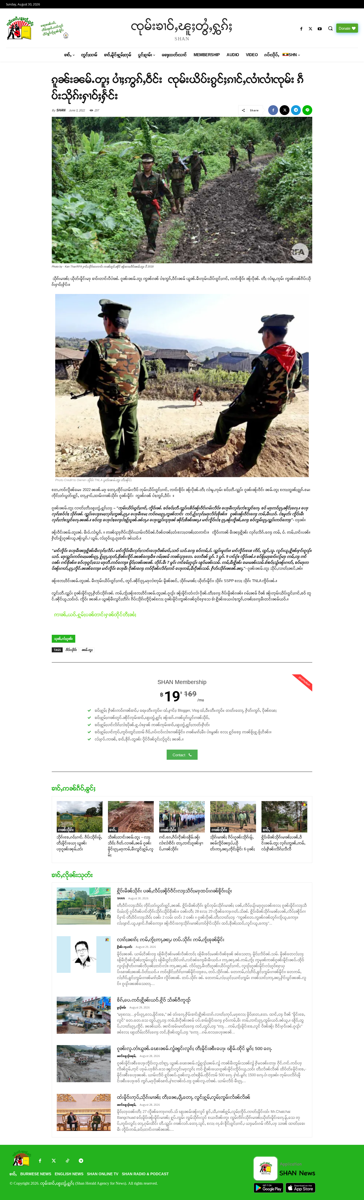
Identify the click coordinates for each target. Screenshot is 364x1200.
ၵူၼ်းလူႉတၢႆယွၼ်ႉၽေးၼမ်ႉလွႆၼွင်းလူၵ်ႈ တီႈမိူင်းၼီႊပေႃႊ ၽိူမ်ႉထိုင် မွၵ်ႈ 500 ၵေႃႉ (194, 1048)
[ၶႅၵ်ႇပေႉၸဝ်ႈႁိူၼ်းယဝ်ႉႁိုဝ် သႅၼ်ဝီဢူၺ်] (84, 1015)
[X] (310, 29)
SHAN (60, 110)
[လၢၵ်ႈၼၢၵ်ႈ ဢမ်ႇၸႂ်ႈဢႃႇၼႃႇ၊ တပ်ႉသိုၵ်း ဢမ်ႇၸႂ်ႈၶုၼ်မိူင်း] (84, 954)
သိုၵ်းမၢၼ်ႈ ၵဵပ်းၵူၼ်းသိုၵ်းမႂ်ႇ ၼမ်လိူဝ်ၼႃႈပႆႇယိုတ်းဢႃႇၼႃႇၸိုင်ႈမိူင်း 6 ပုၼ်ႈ (232, 843)
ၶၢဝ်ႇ (113, 830)
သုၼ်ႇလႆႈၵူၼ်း (63, 638)
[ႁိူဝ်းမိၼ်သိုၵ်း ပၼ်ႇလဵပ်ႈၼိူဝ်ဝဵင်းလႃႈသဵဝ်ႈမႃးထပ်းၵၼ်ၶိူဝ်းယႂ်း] (84, 906)
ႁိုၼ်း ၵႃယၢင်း (124, 946)
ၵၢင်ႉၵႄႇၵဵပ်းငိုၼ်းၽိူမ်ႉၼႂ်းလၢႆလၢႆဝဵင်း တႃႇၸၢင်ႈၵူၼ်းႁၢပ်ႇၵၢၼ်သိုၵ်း (181, 843)
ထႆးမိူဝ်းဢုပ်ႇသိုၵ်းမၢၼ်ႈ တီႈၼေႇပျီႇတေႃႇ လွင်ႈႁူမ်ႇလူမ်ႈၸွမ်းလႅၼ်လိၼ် (183, 1097)
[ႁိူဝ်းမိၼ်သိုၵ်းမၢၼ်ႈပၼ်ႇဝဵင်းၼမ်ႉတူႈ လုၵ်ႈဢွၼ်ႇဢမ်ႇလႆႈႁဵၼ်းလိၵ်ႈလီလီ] (284, 817)
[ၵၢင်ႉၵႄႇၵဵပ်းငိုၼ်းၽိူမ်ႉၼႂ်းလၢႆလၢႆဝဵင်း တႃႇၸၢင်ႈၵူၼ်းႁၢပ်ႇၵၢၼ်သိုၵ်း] (182, 817)
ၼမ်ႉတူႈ (87, 650)
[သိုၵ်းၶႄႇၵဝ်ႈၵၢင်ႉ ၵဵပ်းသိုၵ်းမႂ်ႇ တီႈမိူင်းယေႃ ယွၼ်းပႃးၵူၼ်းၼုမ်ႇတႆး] (80, 817)
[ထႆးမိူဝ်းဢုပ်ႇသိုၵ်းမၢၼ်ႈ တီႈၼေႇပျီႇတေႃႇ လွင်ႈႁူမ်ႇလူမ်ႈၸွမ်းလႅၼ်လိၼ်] (84, 1112)
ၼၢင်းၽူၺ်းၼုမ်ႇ (126, 1055)
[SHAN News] (48, 28)
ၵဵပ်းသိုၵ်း (71, 650)
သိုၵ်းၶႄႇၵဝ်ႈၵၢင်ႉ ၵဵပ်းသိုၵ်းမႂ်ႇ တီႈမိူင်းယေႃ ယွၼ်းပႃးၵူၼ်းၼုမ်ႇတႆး (79, 843)
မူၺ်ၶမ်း (121, 1007)
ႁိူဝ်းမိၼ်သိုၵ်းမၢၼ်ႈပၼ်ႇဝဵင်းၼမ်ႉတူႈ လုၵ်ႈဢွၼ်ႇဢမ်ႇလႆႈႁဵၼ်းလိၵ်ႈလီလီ (283, 843)
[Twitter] (53, 1161)
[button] (330, 28)
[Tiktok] (67, 1161)
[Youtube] (319, 29)
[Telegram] (296, 110)
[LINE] (307, 110)
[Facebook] (301, 29)
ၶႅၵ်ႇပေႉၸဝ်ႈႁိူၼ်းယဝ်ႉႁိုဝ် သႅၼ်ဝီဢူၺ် (154, 1000)
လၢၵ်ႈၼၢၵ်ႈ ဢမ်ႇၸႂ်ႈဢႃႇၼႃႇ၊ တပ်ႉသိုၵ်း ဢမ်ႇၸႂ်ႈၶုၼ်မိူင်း (171, 939)
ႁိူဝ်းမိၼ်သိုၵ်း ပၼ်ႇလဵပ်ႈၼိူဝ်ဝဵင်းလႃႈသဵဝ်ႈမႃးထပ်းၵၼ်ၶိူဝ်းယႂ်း (174, 890)
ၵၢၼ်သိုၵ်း (66, 830)
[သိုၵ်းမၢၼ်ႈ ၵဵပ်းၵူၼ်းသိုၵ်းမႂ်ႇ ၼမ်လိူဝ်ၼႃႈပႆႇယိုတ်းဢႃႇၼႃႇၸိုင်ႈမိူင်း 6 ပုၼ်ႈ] (233, 817)
